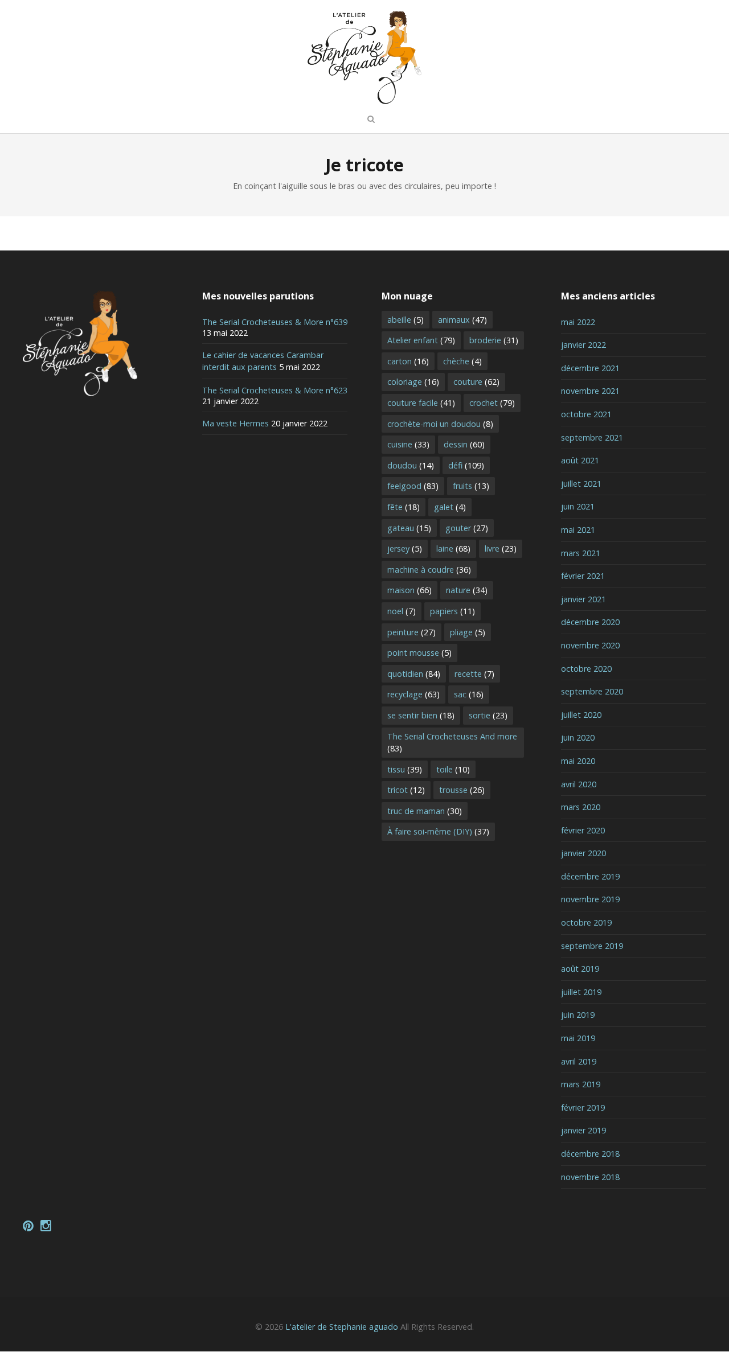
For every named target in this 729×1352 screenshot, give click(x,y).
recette (474, 673)
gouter (466, 528)
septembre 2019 (592, 945)
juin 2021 (578, 506)
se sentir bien (420, 715)
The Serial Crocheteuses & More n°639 (274, 322)
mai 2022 (578, 322)
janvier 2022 (583, 344)
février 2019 (583, 1107)
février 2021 (583, 575)
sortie (488, 715)
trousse (462, 789)
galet (450, 507)
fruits (471, 485)
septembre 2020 (592, 691)
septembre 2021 (592, 437)
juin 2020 (578, 737)
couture (476, 381)
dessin (464, 444)
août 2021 (580, 460)
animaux (462, 319)
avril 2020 (578, 784)
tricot (406, 789)
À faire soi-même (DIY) (438, 831)
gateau (409, 528)
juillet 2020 (581, 714)
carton (408, 361)
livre (501, 548)
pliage (467, 632)
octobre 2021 (586, 414)
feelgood (413, 485)
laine (453, 548)
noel (401, 611)
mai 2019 (578, 1038)
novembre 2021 (590, 390)
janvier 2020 (583, 853)
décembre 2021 (590, 368)
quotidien (413, 673)
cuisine (408, 444)
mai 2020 (578, 760)
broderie (493, 340)
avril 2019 (578, 1061)
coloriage (413, 381)
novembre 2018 (590, 1177)
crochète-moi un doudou (440, 423)
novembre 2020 (590, 645)
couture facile (421, 402)
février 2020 (583, 830)
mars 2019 (580, 1084)
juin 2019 (578, 1014)
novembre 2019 (590, 899)
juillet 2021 (581, 483)
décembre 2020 (590, 622)
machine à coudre (429, 569)
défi (466, 465)
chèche (462, 361)
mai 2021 (578, 529)
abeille (405, 319)
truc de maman (424, 811)
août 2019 (580, 968)
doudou (410, 465)
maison (409, 590)
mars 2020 (580, 807)
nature (467, 590)
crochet (492, 402)
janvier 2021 (583, 599)
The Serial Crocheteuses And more (452, 742)
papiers (452, 611)
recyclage (413, 694)
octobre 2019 (586, 922)
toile (453, 769)
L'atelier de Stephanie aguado (341, 1326)
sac (469, 694)
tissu (404, 769)
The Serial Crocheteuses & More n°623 (274, 390)
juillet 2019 (581, 992)
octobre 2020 (586, 668)
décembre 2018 (590, 1153)
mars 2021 (580, 553)
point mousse (419, 652)
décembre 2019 (590, 876)
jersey (404, 548)
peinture (411, 632)
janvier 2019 (583, 1130)
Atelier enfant (421, 340)
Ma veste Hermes (235, 423)
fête (403, 507)
